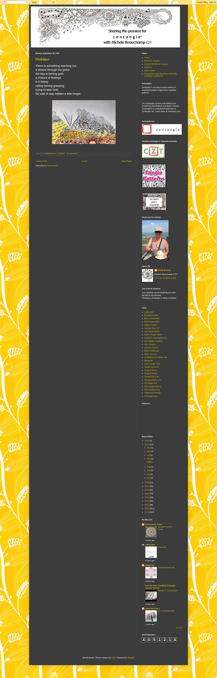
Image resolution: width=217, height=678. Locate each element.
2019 (147, 444)
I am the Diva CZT (152, 328)
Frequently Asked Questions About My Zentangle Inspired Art (160, 75)
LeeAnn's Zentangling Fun (155, 338)
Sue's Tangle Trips (152, 364)
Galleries (148, 67)
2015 (147, 494)
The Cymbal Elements (166, 611)
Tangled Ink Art (150, 370)
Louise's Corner (151, 348)
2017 (147, 486)
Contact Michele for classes (156, 64)
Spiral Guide (149, 70)
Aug (149, 467)
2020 (147, 441)
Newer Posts (41, 161)
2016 (147, 490)
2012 (147, 505)
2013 (147, 501)
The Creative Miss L (152, 386)
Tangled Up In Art (151, 377)
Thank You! (162, 547)
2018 (147, 482)
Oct (148, 455)
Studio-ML (148, 361)
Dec (149, 448)
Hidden (42, 59)
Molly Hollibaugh (151, 351)
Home (84, 161)
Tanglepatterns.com (152, 380)
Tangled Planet (150, 373)
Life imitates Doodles (153, 341)
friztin (113, 658)
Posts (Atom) (52, 166)
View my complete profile (165, 278)
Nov (149, 451)
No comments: (72, 153)
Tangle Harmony (151, 367)
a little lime (148, 312)
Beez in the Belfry (151, 318)
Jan (149, 478)
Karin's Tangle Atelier (153, 335)
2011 (147, 508)
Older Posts (127, 161)
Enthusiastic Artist (151, 322)
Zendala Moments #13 (166, 568)
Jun (149, 470)
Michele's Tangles (152, 61)
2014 (147, 497)
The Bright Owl (150, 383)
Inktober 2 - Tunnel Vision (167, 591)
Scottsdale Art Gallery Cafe (155, 357)
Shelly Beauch (164, 270)
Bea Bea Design (151, 315)
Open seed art (150, 354)
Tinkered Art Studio (152, 393)
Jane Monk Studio (152, 331)
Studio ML (149, 565)
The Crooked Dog (152, 390)
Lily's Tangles (150, 344)
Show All (179, 628)
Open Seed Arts (152, 608)
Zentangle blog (150, 396)
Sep (149, 459)
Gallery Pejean (150, 325)
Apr (148, 474)
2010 (147, 512)
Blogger (131, 658)
